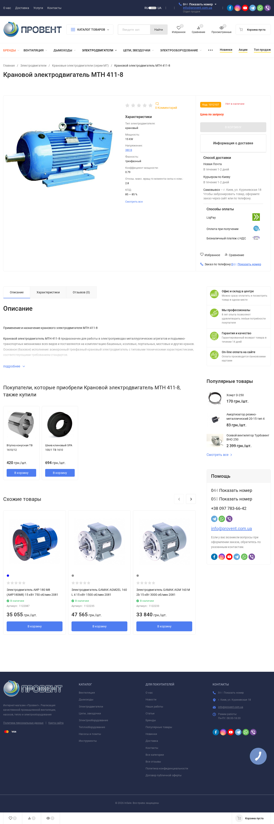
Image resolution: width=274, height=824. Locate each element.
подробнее (12, 366)
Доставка (152, 740)
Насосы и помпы (90, 734)
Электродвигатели (33, 65)
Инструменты (88, 740)
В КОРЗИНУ (233, 127)
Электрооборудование (93, 720)
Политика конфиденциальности (167, 768)
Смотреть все (134, 201)
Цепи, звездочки (90, 713)
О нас (149, 692)
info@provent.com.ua (197, 7)
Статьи (150, 713)
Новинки (151, 734)
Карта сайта (56, 722)
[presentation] (179, 499)
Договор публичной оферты (164, 775)
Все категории (155, 754)
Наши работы (154, 706)
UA (159, 7)
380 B (128, 150)
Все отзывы (153, 761)
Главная (9, 65)
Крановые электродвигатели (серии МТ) (80, 65)
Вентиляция (87, 692)
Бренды (151, 720)
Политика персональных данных (23, 722)
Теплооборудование (92, 727)
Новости (151, 699)
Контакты (152, 747)
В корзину (21, 473)
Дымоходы (86, 699)
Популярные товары (159, 727)
